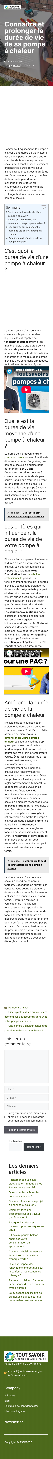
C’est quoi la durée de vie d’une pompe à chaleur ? (24, 214)
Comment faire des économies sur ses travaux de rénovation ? (24, 1213)
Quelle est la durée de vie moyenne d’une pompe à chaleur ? (26, 221)
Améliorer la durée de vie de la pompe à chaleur (25, 240)
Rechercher (15, 1141)
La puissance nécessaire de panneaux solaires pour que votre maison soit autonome (25, 1296)
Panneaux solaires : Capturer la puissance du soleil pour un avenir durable (26, 1284)
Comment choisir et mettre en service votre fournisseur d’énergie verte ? (26, 1255)
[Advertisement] (26, 120)
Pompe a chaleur (16, 61)
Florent (16, 65)
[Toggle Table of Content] (42, 207)
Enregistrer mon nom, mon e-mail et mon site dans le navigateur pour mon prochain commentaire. (27, 1117)
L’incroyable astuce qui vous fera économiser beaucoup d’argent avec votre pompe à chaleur (25, 1017)
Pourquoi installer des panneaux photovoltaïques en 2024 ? (26, 1226)
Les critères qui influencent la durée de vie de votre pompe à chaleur (25, 231)
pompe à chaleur (14, 457)
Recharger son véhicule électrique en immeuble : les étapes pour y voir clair (25, 1183)
